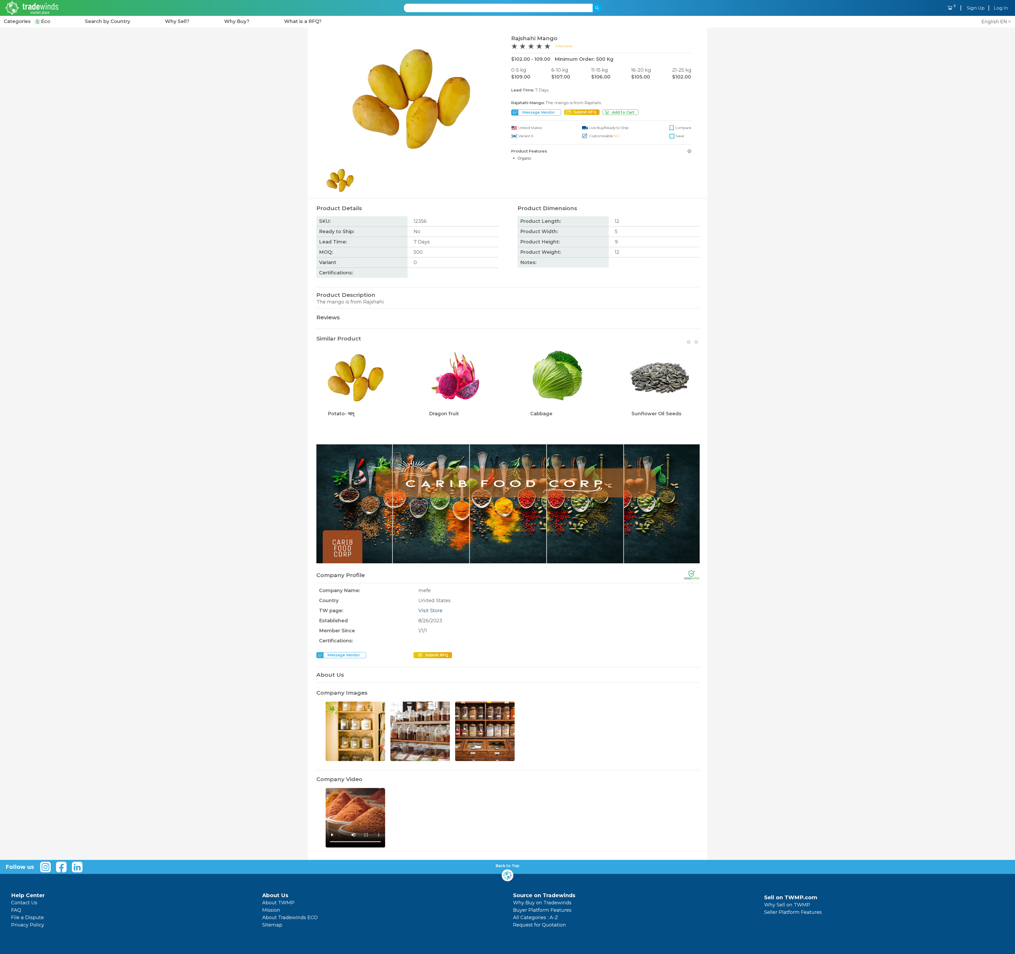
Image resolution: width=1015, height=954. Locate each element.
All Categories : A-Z (535, 917)
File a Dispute (27, 917)
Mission (271, 910)
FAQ (16, 910)
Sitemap (272, 925)
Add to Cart (623, 112)
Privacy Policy (27, 925)
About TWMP (278, 903)
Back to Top (507, 866)
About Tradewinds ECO (290, 917)
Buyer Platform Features (542, 910)
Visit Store (430, 611)
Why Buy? (236, 21)
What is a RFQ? (302, 21)
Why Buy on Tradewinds (542, 903)
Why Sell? (177, 21)
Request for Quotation (539, 925)
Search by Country (107, 21)
